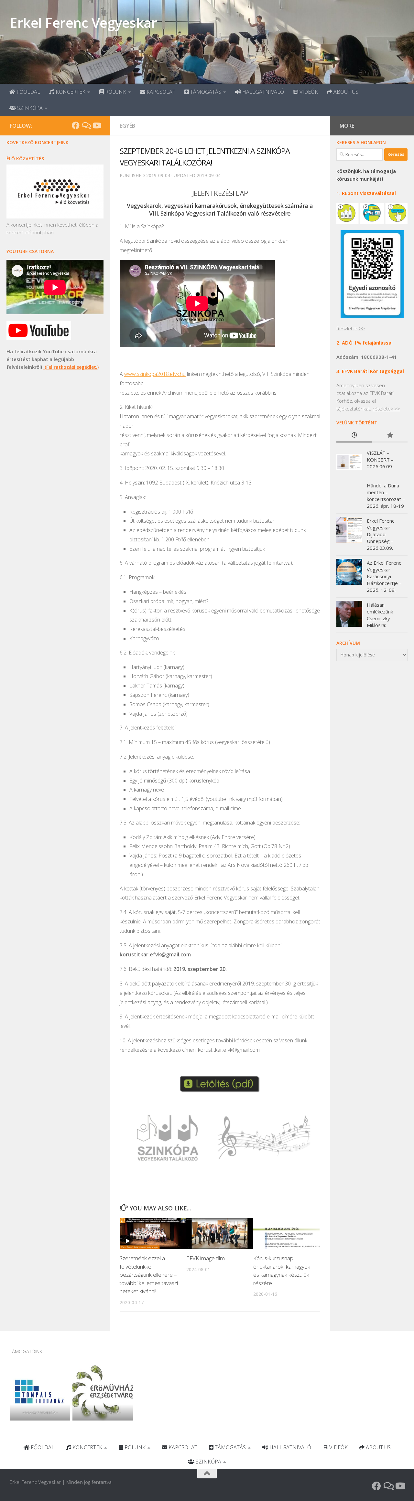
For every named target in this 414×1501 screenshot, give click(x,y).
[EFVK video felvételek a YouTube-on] (96, 125)
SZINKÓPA (29, 108)
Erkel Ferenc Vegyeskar (83, 22)
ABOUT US (345, 91)
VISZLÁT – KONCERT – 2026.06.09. (380, 460)
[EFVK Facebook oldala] (76, 125)
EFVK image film (205, 1258)
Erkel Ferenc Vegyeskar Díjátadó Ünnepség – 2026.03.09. (380, 534)
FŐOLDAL (27, 91)
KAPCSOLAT (160, 91)
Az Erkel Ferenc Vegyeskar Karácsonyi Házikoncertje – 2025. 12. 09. (384, 576)
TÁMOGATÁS (205, 91)
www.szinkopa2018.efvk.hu (155, 374)
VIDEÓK (308, 91)
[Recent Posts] (354, 435)
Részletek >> (350, 328)
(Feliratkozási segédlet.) (71, 367)
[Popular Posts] (390, 435)
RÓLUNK (115, 91)
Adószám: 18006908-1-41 (366, 357)
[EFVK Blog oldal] (86, 125)
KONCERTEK (69, 91)
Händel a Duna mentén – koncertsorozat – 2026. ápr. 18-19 (386, 495)
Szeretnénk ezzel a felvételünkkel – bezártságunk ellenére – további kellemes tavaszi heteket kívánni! (149, 1274)
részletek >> (386, 408)
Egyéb (127, 125)
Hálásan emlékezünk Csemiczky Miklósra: (380, 614)
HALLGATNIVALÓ (262, 91)
